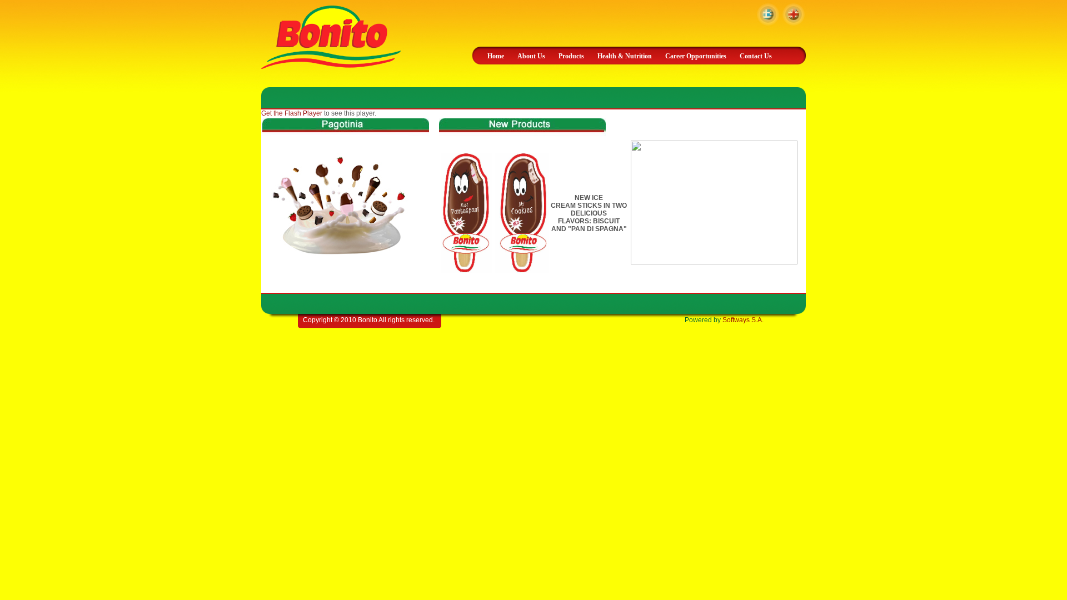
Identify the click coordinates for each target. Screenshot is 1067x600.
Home (495, 56)
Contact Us (756, 56)
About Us (531, 56)
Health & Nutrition (624, 56)
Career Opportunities (695, 56)
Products (571, 56)
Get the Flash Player (291, 113)
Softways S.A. (743, 320)
